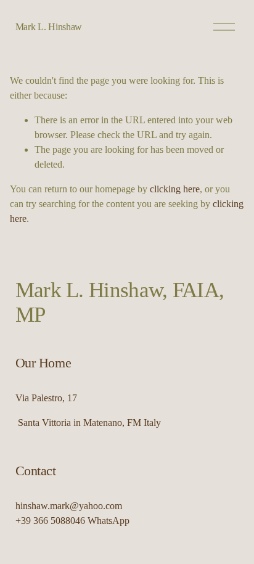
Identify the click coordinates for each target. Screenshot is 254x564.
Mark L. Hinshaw (48, 27)
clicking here (175, 189)
